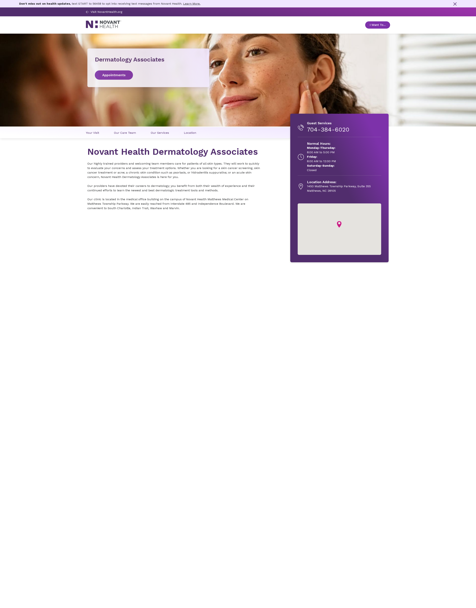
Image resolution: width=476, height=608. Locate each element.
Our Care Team (125, 132)
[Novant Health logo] (103, 27)
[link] (148, 75)
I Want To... (380, 25)
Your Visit (92, 132)
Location (190, 132)
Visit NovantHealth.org (106, 12)
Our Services (160, 132)
